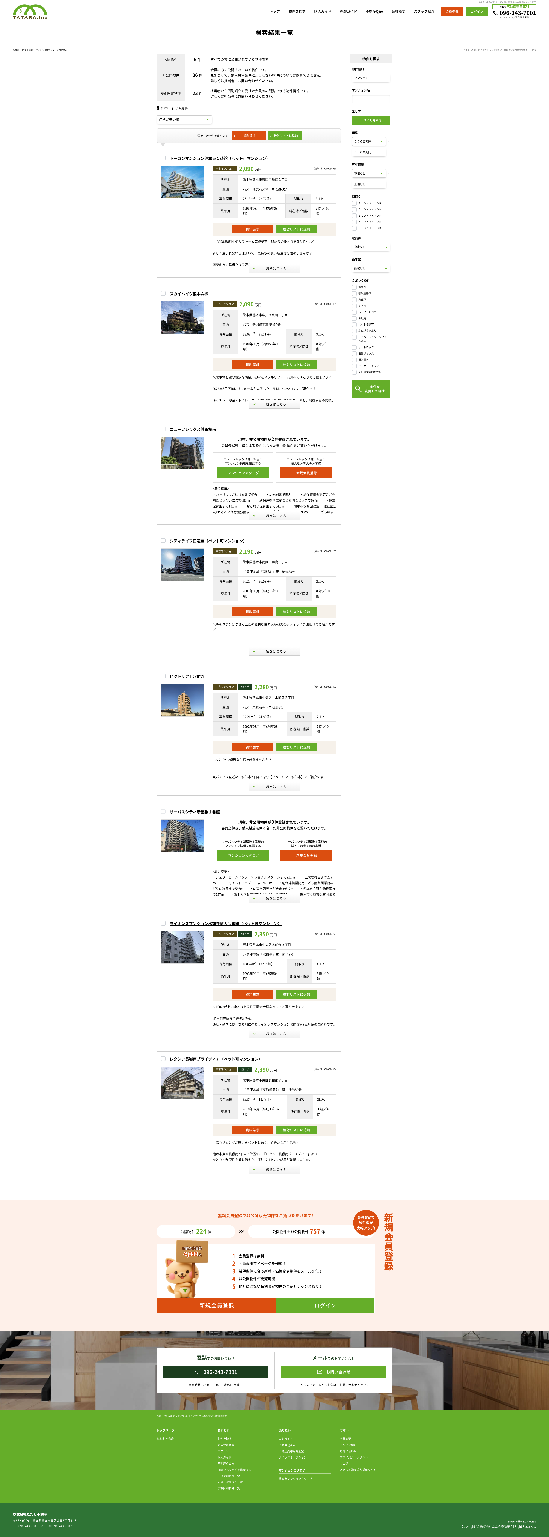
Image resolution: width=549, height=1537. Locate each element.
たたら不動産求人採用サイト (358, 1470)
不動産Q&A (374, 11)
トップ (275, 11)
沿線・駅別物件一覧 (230, 1482)
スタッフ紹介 (424, 11)
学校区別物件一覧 (229, 1488)
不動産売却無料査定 (291, 1451)
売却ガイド (348, 11)
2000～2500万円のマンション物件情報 (48, 49)
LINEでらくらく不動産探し (234, 1470)
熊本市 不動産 (19, 49)
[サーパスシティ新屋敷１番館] (182, 836)
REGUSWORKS (529, 1521)
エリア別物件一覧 (229, 1476)
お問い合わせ (348, 1451)
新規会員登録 (226, 1445)
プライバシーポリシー (354, 1457)
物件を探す (297, 11)
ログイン (223, 1451)
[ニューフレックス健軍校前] (182, 453)
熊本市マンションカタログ (295, 1479)
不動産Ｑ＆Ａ (226, 1463)
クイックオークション (293, 1457)
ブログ (344, 1463)
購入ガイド (322, 11)
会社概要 (398, 11)
